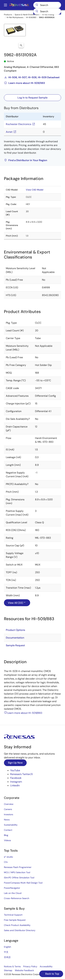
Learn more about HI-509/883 (26, 83)
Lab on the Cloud (12, 893)
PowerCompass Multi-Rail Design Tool (23, 882)
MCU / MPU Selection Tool (17, 872)
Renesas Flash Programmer (17, 867)
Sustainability (11, 824)
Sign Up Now (15, 762)
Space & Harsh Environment (27, 14)
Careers (8, 809)
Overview (8, 804)
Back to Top (52, 973)
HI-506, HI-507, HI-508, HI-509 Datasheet (34, 77)
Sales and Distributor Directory (19, 930)
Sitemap (8, 970)
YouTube (15, 770)
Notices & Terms (12, 966)
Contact (8, 830)
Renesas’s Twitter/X (21, 774)
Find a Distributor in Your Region (27, 160)
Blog (6, 835)
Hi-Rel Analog (48, 14)
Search (47, 5)
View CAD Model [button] (34, 189)
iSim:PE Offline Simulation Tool (19, 877)
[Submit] (36, 11)
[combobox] (47, 11)
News (7, 819)
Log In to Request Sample (32, 97)
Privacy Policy (30, 966)
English (7, 946)
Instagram (16, 781)
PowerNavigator (12, 888)
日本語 (7, 957)
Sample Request (15, 645)
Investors (8, 814)
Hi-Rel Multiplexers (15, 17)
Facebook (15, 778)
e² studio (8, 856)
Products (8, 14)
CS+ (6, 862)
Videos (7, 840)
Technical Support (13, 914)
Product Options (15, 630)
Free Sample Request (15, 920)
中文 (6, 952)
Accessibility (46, 966)
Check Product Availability (17, 925)
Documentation (15, 637)
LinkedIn (15, 785)
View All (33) (15, 602)
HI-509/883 (31, 17)
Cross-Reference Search (16, 898)
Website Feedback (24, 970)
